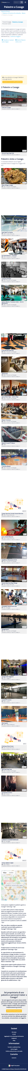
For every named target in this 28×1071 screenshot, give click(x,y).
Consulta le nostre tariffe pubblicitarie (12, 82)
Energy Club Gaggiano (8, 676)
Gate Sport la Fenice (7, 232)
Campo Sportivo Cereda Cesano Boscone (12, 513)
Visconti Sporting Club (8, 153)
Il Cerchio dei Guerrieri (8, 350)
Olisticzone (5, 373)
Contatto (14, 1057)
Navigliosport (5, 629)
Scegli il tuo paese (15, 1065)
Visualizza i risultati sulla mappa (14, 885)
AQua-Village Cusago (7, 185)
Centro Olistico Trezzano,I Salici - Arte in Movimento (13, 302)
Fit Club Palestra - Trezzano (9, 255)
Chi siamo (14, 1032)
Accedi (14, 1034)
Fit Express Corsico (7, 792)
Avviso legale (14, 1049)
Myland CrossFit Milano (8, 443)
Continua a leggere (15, 36)
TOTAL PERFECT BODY (7, 863)
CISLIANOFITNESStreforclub (9, 606)
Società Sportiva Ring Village (9, 583)
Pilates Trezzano (6, 420)
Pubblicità (14, 1038)
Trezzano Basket (6, 466)
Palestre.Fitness (5, 11)
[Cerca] (21, 2)
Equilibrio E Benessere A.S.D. (9, 560)
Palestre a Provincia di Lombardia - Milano (14, 13)
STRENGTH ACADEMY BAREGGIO (10, 840)
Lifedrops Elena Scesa (7, 746)
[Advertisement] (14, 59)
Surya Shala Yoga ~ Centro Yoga (10, 397)
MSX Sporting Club (7, 769)
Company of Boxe (6, 279)
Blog (14, 1040)
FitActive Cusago (6, 107)
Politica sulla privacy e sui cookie (14, 1051)
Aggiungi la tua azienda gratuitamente (14, 1036)
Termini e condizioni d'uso (14, 1047)
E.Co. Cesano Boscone (7, 537)
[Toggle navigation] (25, 2)
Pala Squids (5, 723)
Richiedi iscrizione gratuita (14, 1011)
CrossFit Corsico (6, 700)
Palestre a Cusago (17, 22)
